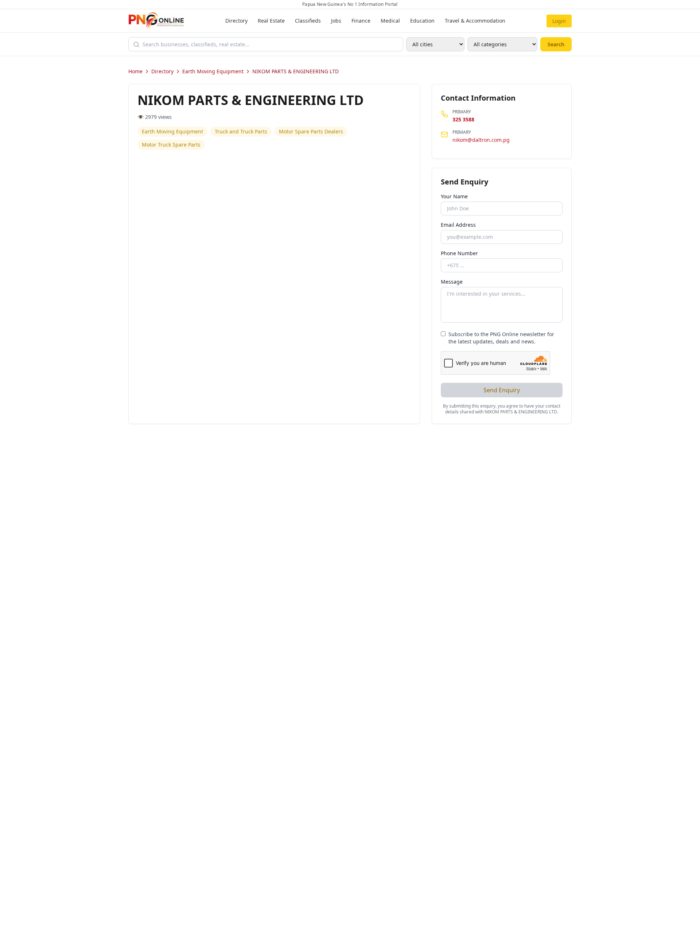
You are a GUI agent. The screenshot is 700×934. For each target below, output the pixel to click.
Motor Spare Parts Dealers (311, 131)
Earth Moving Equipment (213, 71)
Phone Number (459, 253)
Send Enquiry (501, 390)
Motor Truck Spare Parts (171, 144)
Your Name (454, 196)
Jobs (336, 20)
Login (559, 20)
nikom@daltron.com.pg (481, 139)
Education (422, 20)
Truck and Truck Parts (241, 131)
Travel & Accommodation (475, 20)
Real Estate (271, 20)
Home (135, 71)
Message (452, 281)
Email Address (458, 224)
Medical (390, 20)
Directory (236, 20)
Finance (360, 20)
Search (556, 44)
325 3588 (463, 119)
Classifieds (308, 20)
